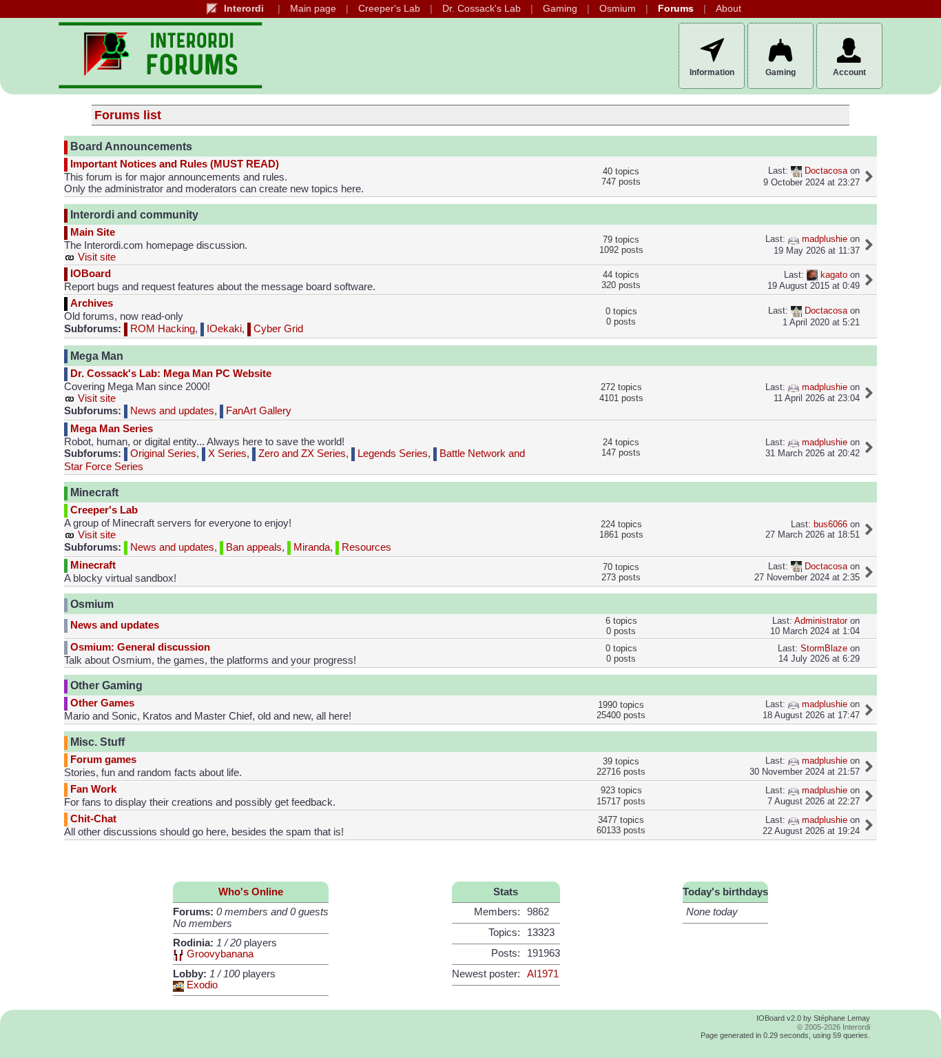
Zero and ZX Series (301, 453)
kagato (832, 274)
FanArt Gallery (257, 410)
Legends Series (391, 453)
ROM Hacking (161, 328)
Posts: (505, 953)
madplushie (823, 239)
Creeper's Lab (389, 8)
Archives (91, 303)
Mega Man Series (111, 428)
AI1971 (543, 973)
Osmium (617, 8)
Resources (365, 547)
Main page (313, 8)
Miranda (310, 547)
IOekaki (223, 328)
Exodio (202, 984)
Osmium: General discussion (140, 646)
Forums (676, 8)
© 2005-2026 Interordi (833, 1027)
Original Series (161, 453)
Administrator (820, 621)
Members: (497, 911)
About (728, 8)
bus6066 (830, 524)
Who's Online (250, 891)
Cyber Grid (277, 328)
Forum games (103, 759)
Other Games (102, 703)
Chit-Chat (93, 818)
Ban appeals (252, 547)
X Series (226, 453)
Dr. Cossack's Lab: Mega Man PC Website (170, 373)
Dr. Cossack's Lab (481, 8)
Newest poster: (486, 973)
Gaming (560, 8)
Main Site (92, 232)
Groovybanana (220, 953)
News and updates (170, 410)
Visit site (95, 257)
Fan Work (93, 789)
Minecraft (93, 565)
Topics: (504, 932)
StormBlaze (823, 648)
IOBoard (90, 273)
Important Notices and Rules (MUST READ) (174, 164)
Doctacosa (824, 170)
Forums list (127, 115)
